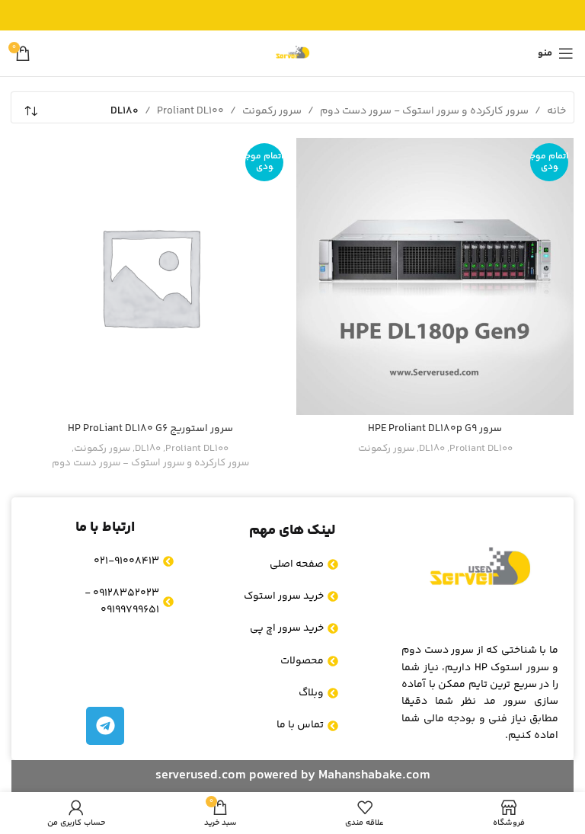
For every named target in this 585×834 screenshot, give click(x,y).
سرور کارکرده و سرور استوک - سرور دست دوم (424, 111)
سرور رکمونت (272, 111)
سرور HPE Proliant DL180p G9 (435, 428)
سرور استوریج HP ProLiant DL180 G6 (150, 428)
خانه (556, 111)
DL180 (432, 449)
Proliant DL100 (190, 111)
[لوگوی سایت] (292, 53)
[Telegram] (105, 726)
